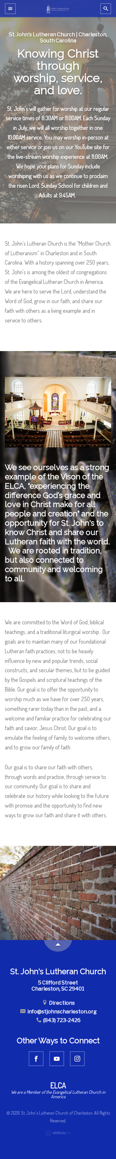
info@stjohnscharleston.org (61, 1012)
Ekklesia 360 (58, 1133)
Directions (61, 1003)
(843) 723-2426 (61, 1020)
